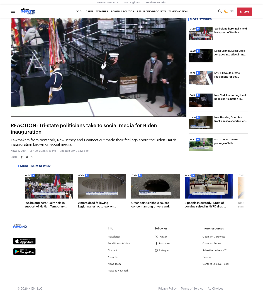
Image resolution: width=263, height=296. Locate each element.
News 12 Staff (18, 151)
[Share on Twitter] (26, 157)
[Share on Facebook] (21, 157)
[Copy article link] (31, 157)
